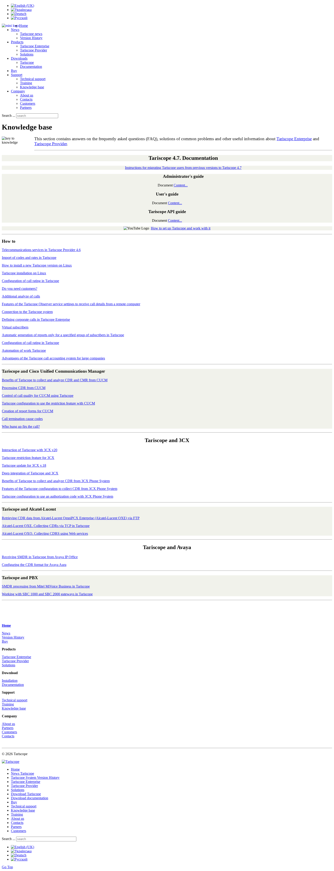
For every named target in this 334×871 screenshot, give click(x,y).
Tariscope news (31, 34)
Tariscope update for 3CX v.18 (24, 465)
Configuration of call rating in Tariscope (30, 281)
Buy (14, 71)
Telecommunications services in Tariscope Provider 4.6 (41, 250)
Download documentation (29, 798)
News (6, 633)
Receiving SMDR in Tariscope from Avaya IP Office (40, 557)
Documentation (31, 67)
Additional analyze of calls (21, 296)
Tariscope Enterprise (34, 46)
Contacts (26, 99)
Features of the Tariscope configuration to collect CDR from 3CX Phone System (59, 489)
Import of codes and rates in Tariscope (29, 258)
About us (26, 95)
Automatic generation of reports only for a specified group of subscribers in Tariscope (63, 335)
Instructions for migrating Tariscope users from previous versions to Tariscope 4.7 (183, 168)
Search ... (8, 115)
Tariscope (27, 62)
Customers (27, 103)
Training (26, 83)
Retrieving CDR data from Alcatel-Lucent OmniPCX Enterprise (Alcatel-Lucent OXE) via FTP (71, 518)
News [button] (15, 30)
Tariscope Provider (33, 50)
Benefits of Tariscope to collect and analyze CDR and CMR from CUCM (54, 380)
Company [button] (18, 91)
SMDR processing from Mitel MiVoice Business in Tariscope (46, 586)
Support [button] (16, 75)
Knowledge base (32, 87)
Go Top (7, 867)
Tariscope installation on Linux (24, 273)
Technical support (32, 79)
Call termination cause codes (22, 419)
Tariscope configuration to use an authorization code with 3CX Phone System (57, 496)
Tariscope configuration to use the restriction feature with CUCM (48, 403)
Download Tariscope (26, 794)
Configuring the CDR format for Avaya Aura (34, 565)
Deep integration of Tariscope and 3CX (30, 473)
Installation (9, 681)
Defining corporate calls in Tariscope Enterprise (36, 319)
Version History (31, 38)
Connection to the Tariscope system (27, 312)
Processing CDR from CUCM (23, 388)
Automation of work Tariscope (24, 350)
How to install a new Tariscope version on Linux (37, 265)
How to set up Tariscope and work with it (180, 228)
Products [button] (17, 42)
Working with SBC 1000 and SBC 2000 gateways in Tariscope (47, 594)
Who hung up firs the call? (21, 426)
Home (23, 26)
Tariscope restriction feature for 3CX (28, 458)
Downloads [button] (19, 58)
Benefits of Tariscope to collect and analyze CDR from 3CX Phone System (56, 481)
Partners (26, 108)
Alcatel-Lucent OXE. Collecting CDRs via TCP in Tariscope (46, 526)
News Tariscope (22, 773)
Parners (16, 827)
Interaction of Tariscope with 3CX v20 (29, 450)
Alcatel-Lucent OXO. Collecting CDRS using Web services (45, 533)
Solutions (26, 54)
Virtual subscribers (15, 327)
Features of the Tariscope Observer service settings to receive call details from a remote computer (71, 304)
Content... (181, 185)
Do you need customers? (19, 288)
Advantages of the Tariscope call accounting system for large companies (53, 358)
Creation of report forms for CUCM (27, 411)
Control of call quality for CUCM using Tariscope (37, 395)
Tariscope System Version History (35, 777)
